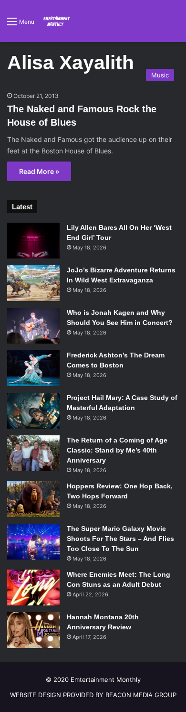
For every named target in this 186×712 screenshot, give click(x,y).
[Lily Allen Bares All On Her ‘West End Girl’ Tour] (33, 241)
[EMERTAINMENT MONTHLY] (55, 21)
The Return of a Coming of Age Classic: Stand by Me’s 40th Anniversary (117, 450)
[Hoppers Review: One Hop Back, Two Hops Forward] (33, 499)
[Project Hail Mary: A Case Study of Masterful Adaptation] (33, 411)
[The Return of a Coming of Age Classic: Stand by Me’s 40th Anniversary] (33, 453)
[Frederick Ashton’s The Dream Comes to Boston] (33, 368)
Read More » (39, 171)
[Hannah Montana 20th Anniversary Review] (33, 630)
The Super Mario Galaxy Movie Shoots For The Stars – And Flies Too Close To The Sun (120, 538)
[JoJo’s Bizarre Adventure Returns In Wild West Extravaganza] (33, 283)
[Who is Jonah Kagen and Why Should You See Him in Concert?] (33, 326)
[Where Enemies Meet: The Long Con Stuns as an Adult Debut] (33, 587)
